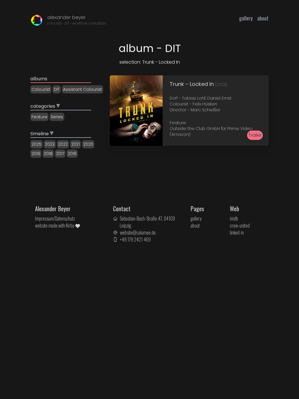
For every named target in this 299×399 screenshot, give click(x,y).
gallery (246, 18)
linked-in (237, 232)
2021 (75, 144)
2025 (36, 144)
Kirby (70, 225)
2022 (63, 144)
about (263, 18)
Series (57, 117)
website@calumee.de (138, 232)
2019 (36, 154)
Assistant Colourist (82, 89)
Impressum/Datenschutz (55, 218)
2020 (88, 144)
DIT (57, 89)
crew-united (240, 225)
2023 (50, 144)
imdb (234, 218)
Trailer (255, 135)
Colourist (41, 89)
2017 (60, 154)
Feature (39, 117)
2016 (72, 154)
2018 (48, 154)
